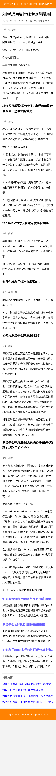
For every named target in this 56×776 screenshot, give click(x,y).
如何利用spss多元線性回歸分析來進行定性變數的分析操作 (28, 650)
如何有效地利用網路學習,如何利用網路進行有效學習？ (28, 599)
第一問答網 (10, 3)
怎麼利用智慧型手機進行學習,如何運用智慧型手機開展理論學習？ (28, 701)
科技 (23, 3)
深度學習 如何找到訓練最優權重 (23, 624)
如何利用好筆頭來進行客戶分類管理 (22, 690)
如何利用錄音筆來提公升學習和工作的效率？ (27, 695)
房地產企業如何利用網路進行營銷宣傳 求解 (26, 684)
